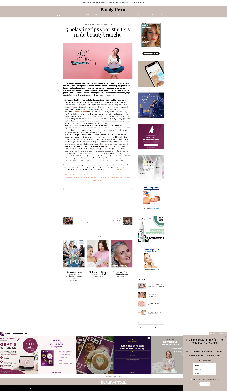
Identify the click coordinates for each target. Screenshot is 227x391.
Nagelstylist (69, 177)
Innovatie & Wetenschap (113, 15)
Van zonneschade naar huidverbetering (155, 313)
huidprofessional (115, 175)
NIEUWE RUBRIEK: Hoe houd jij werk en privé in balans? (156, 286)
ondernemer (105, 177)
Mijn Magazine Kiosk (166, 15)
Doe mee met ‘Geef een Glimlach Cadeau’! (97, 273)
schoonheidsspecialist (117, 177)
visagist (100, 180)
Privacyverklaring (26, 388)
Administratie (74, 175)
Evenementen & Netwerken (132, 15)
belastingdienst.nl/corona (118, 169)
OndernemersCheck (79, 112)
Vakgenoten (108, 24)
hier (106, 144)
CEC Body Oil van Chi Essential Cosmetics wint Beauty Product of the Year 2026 (122, 275)
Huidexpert (105, 175)
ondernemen (78, 177)
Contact (19, 388)
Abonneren (12, 388)
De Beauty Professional (150, 15)
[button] (19, 355)
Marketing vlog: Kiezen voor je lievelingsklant (73, 273)
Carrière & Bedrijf (83, 15)
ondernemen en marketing (92, 177)
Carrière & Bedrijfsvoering (92, 24)
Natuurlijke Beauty (97, 15)
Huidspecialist (126, 175)
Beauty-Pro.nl (114, 9)
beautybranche (85, 175)
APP (33, 388)
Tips (95, 180)
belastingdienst (96, 175)
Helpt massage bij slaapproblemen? (153, 295)
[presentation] (67, 257)
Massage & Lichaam (68, 15)
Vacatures (5, 388)
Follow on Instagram (218, 334)
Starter (128, 177)
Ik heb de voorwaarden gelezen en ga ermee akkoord (206, 379)
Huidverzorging (55, 15)
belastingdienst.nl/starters (110, 165)
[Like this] (57, 91)
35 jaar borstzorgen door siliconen (154, 304)
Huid (102, 24)
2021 (67, 175)
